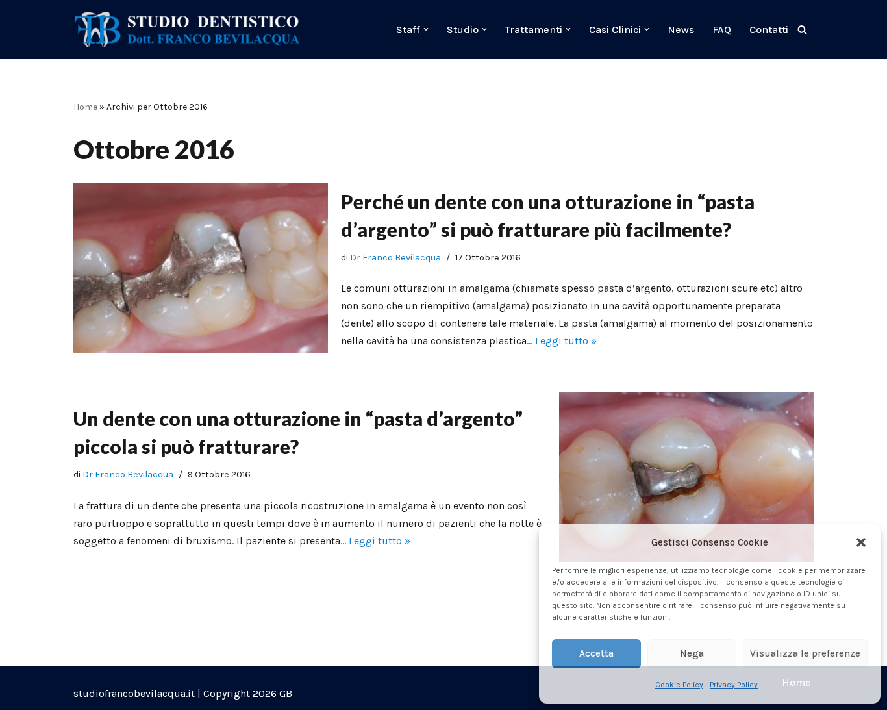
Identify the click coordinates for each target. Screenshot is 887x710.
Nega (692, 653)
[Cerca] (802, 29)
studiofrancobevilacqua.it (134, 693)
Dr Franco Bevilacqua (395, 257)
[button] (861, 542)
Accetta (596, 653)
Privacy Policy (734, 684)
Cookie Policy (679, 684)
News (681, 29)
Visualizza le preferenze (805, 653)
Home (85, 106)
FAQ (721, 29)
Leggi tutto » (566, 341)
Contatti (768, 29)
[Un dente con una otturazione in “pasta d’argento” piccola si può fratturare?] (686, 476)
